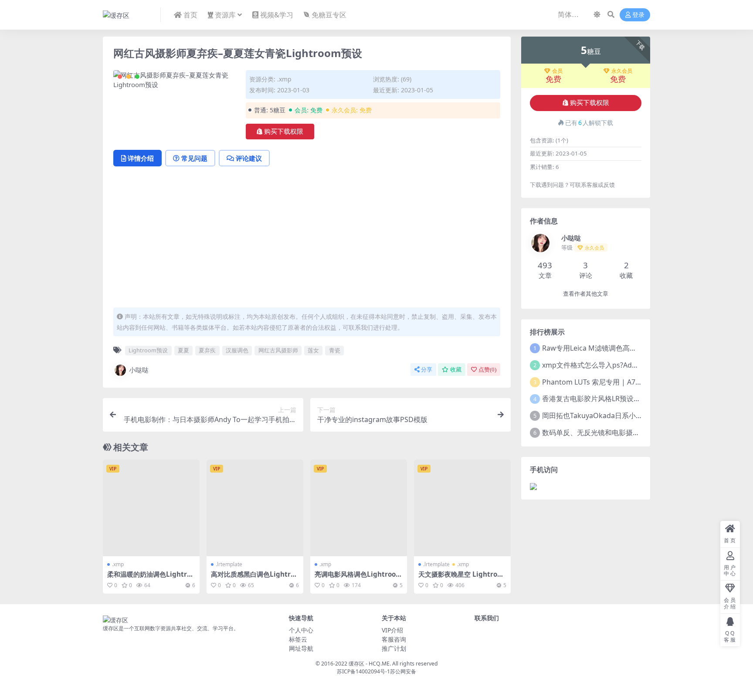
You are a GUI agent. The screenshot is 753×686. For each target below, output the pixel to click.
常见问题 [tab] (194, 158)
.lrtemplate (229, 564)
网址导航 (301, 648)
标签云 (298, 639)
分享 (426, 369)
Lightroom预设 (148, 350)
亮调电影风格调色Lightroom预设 (358, 578)
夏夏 (183, 350)
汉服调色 (237, 350)
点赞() (487, 369)
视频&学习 (276, 15)
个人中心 (301, 630)
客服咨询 (394, 639)
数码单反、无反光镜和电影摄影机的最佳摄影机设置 (622, 432)
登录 (638, 15)
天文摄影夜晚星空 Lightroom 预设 (459, 578)
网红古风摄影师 (278, 350)
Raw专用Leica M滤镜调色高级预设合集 (603, 348)
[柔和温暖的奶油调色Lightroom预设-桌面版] (151, 508)
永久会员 (621, 71)
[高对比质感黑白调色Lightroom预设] (255, 508)
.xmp (284, 79)
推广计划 (394, 648)
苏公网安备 (403, 671)
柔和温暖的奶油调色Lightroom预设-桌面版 (151, 578)
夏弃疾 (207, 350)
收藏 (455, 369)
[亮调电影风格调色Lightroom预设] (358, 508)
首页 (190, 15)
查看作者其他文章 (585, 294)
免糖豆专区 (329, 15)
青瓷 (334, 350)
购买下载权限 (283, 131)
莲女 (313, 350)
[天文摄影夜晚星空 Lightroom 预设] (462, 508)
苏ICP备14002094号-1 (363, 671)
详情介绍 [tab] (141, 158)
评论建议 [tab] (249, 158)
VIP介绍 (392, 630)
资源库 (225, 15)
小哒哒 (139, 369)
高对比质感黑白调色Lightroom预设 (254, 578)
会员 (557, 71)
